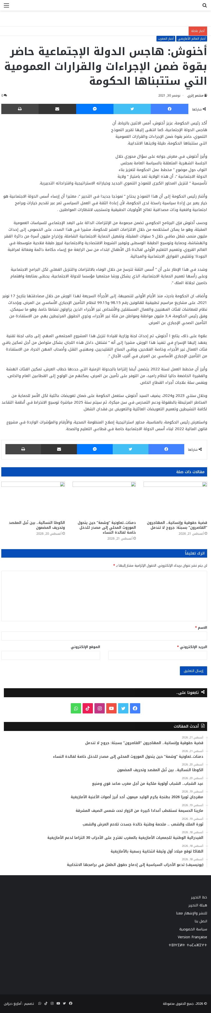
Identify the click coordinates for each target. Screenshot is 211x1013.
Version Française (192, 937)
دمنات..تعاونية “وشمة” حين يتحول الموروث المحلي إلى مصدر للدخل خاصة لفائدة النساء (107, 527)
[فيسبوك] (169, 109)
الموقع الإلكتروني (85, 647)
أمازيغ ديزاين (12, 1003)
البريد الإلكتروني (192, 647)
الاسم (201, 627)
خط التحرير (199, 897)
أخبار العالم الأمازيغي (192, 38)
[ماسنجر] (95, 109)
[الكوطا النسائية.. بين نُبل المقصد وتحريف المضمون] (33, 499)
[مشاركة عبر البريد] (57, 109)
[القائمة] (6, 7)
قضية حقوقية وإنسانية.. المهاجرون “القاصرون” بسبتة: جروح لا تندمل (177, 525)
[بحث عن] (204, 7)
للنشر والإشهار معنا (191, 913)
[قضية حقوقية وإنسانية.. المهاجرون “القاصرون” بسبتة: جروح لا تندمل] (175, 499)
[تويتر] (132, 109)
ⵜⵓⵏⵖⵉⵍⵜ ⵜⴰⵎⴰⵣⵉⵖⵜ (188, 945)
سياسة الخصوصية (193, 929)
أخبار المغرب (166, 38)
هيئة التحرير (198, 905)
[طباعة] (20, 109)
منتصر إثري (195, 95)
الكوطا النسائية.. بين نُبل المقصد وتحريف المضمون (37, 525)
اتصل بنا (201, 921)
